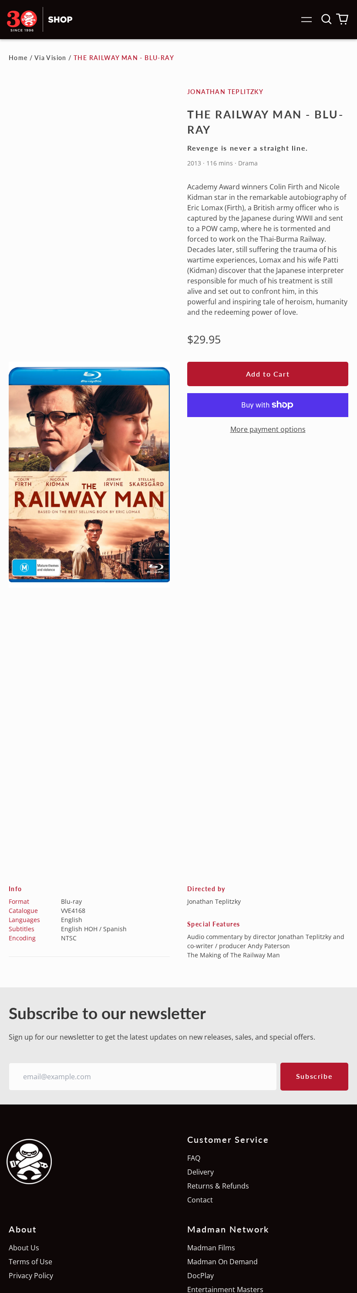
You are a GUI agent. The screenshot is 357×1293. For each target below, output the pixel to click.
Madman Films (211, 1248)
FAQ (193, 1158)
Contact (200, 1200)
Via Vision (50, 57)
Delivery (200, 1172)
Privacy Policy (31, 1275)
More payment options (268, 429)
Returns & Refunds (218, 1186)
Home (18, 57)
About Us (24, 1248)
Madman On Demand (222, 1261)
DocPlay (200, 1275)
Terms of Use (30, 1261)
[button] (326, 19)
